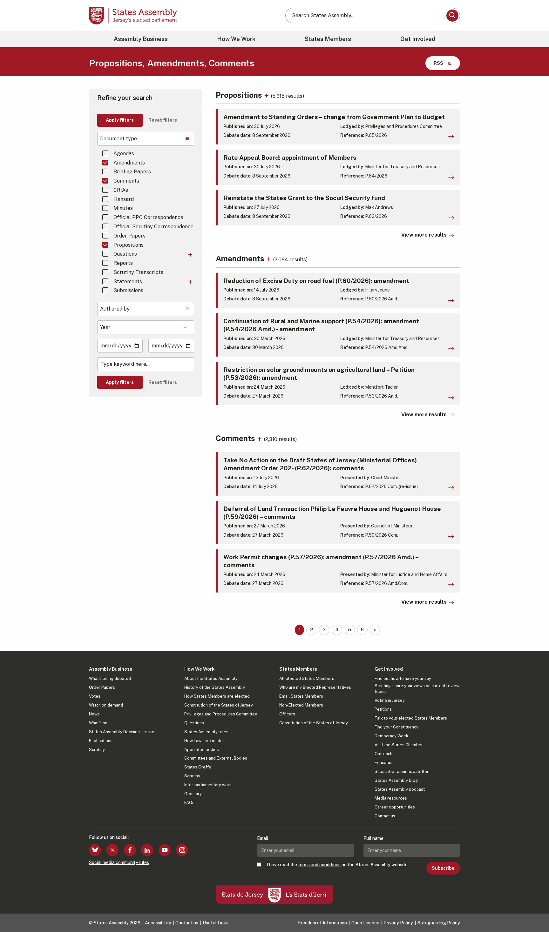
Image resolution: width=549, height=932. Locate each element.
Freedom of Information (322, 922)
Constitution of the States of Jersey (218, 705)
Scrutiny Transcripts (138, 272)
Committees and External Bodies (215, 758)
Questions (125, 254)
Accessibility (158, 922)
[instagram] (182, 850)
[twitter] (112, 850)
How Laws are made (203, 740)
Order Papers (129, 236)
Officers (287, 714)
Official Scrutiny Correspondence (153, 227)
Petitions (383, 709)
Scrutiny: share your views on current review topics (417, 688)
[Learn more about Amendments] (269, 258)
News (94, 714)
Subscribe (443, 868)
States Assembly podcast (400, 789)
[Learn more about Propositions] (267, 95)
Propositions (128, 245)
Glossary (193, 793)
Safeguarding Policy (438, 922)
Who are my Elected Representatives (315, 687)
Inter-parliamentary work (208, 784)
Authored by (115, 309)
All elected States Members (306, 678)
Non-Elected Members (301, 705)
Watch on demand (106, 705)
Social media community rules (119, 862)
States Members (328, 39)
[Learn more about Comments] (260, 438)
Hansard (123, 199)
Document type (118, 139)
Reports (123, 263)
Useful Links (215, 922)
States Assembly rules (206, 731)
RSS (438, 63)
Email (262, 838)
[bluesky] (95, 850)
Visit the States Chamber (399, 744)
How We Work (236, 39)
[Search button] (452, 16)
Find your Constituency (396, 727)
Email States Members (301, 696)
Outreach (383, 753)
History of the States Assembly (214, 687)
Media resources (391, 798)
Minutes (123, 208)
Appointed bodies (201, 749)
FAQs (189, 802)
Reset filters (162, 120)
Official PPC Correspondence (148, 217)
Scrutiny (97, 749)
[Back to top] (533, 910)
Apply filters (120, 120)
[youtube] (165, 850)
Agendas (123, 154)
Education (384, 762)
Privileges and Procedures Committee (220, 714)
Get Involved (417, 39)
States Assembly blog (396, 780)
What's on (98, 723)
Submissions (128, 290)
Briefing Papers (132, 172)
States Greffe (197, 767)
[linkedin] (147, 850)
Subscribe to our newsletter (402, 771)
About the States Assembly (211, 678)
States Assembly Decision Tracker (122, 731)
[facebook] (130, 850)
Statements (127, 281)
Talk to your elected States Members (411, 718)
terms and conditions (319, 864)
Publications (100, 740)
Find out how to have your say (403, 678)
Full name (373, 838)
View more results (424, 235)
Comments (126, 181)
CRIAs (120, 190)
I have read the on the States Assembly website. (338, 864)
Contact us (385, 816)
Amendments (129, 163)
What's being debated (110, 678)
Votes (94, 696)
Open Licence (365, 922)
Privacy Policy (398, 922)
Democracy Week (391, 736)
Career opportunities (395, 807)
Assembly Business (141, 39)
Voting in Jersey (390, 700)
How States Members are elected (217, 696)
